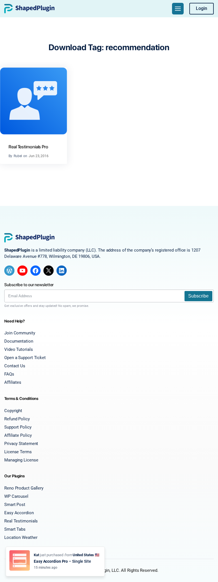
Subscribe (198, 296)
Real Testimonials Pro (28, 146)
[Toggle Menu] (178, 8)
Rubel (18, 156)
